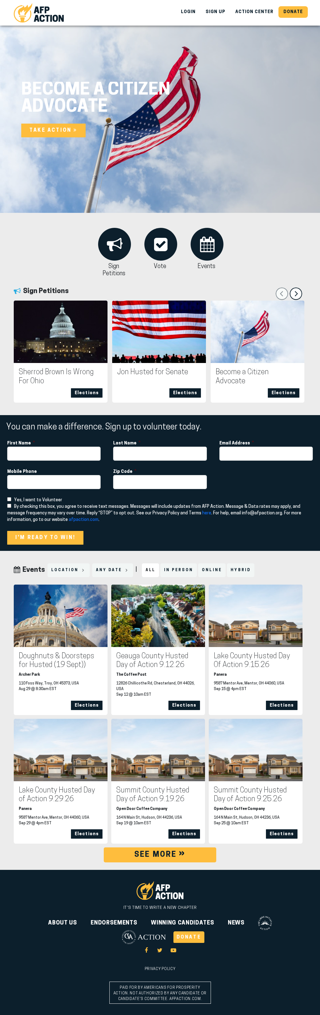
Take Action (51, 130)
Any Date (110, 570)
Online (212, 570)
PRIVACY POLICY (160, 969)
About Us (62, 923)
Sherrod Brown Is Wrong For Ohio (56, 377)
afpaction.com (83, 519)
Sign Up (215, 12)
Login (188, 12)
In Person (178, 570)
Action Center (254, 12)
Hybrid (241, 570)
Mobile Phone (22, 471)
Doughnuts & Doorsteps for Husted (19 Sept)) (56, 661)
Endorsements (114, 923)
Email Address (235, 443)
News (236, 923)
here (206, 513)
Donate (293, 12)
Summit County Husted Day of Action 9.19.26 (152, 795)
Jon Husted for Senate (152, 372)
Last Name (125, 443)
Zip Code (123, 471)
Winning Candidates (182, 923)
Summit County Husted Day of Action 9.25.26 (250, 795)
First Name (19, 443)
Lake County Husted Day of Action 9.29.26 (57, 795)
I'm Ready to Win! (45, 537)
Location (65, 570)
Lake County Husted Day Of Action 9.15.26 (252, 661)
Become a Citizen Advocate (242, 377)
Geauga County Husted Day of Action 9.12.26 (152, 661)
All (151, 570)
